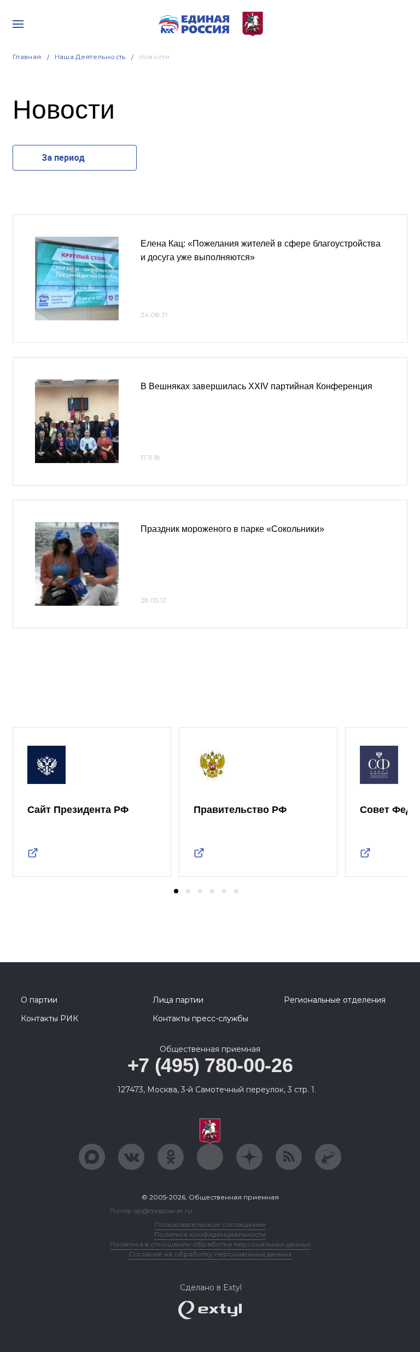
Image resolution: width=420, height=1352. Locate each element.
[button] (176, 891)
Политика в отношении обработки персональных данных (210, 1244)
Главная (27, 56)
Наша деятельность (90, 56)
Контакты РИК (49, 1018)
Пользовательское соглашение (210, 1224)
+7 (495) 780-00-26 (210, 1065)
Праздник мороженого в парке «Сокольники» (232, 529)
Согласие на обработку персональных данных (210, 1254)
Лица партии (178, 1000)
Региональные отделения (335, 1000)
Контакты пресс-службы (200, 1018)
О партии (39, 1000)
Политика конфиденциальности (210, 1234)
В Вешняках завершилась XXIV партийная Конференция (256, 386)
